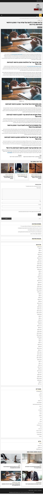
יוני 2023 (40, 318)
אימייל (39, 204)
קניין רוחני (40, 428)
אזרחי (41, 393)
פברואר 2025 (39, 280)
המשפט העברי (39, 402)
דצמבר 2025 (39, 261)
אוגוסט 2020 (39, 380)
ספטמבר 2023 (39, 312)
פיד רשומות (40, 445)
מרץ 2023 (40, 323)
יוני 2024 (40, 295)
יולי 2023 (40, 316)
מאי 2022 (40, 342)
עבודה (41, 421)
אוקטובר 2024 (39, 288)
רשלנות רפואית (39, 432)
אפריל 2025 (40, 276)
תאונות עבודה (39, 434)
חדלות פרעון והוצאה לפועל (37, 404)
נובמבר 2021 (39, 353)
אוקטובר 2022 (39, 333)
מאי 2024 (40, 297)
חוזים (41, 408)
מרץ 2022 (40, 346)
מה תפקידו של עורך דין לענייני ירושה (16, 156)
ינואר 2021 (40, 372)
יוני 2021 (40, 363)
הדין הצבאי (40, 400)
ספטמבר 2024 (39, 290)
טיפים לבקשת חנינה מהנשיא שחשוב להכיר (33, 483)
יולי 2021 (40, 361)
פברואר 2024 (39, 303)
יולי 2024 (40, 293)
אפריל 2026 (40, 254)
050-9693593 (9, 152)
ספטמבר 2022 (39, 335)
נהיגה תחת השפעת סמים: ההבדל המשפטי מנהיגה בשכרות (8, 177)
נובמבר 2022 (39, 331)
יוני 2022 (40, 340)
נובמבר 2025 (39, 263)
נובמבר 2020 (39, 376)
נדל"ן (41, 417)
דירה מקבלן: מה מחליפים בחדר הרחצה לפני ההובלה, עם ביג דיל (31, 226)
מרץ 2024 (40, 301)
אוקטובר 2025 (39, 265)
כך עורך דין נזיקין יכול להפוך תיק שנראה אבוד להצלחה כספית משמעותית (30, 228)
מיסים (41, 411)
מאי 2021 (40, 365)
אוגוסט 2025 (39, 269)
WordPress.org (39, 449)
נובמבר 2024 (39, 286)
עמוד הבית (40, 423)
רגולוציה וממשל (39, 430)
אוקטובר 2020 (39, 378)
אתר (40, 208)
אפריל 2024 (40, 299)
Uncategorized (39, 391)
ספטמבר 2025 (39, 267)
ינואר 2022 (40, 350)
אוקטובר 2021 (39, 355)
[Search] (1, 15)
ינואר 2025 (40, 282)
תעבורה (39, 20)
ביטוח (40, 174)
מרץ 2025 (40, 278)
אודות (32, 490)
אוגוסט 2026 (39, 246)
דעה (41, 20)
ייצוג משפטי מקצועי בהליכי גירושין (36, 233)
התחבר (40, 443)
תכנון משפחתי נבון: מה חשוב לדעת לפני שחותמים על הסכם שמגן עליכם (30, 231)
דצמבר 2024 (39, 284)
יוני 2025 (40, 273)
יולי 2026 (40, 248)
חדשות (40, 406)
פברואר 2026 (39, 258)
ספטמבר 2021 (39, 357)
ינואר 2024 (40, 305)
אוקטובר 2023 (39, 310)
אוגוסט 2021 (39, 359)
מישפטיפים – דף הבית (38, 490)
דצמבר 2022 (39, 329)
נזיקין (26, 174)
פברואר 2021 (39, 370)
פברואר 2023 (39, 325)
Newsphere (11, 492)
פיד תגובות (40, 447)
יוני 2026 (40, 250)
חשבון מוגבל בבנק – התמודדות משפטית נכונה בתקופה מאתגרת (32, 156)
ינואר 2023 (40, 327)
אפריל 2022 (40, 344)
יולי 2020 (40, 382)
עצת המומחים (36, 174)
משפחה (40, 415)
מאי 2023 (40, 320)
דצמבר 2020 (39, 374)
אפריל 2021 (40, 367)
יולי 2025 (40, 271)
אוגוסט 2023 (39, 314)
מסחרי (40, 413)
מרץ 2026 (40, 256)
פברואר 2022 (39, 348)
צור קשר (30, 490)
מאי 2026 (40, 252)
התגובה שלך (38, 187)
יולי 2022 (40, 338)
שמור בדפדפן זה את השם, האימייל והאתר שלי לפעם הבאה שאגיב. (29, 211)
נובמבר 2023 (39, 308)
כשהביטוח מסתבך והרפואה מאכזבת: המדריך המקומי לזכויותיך (36, 177)
